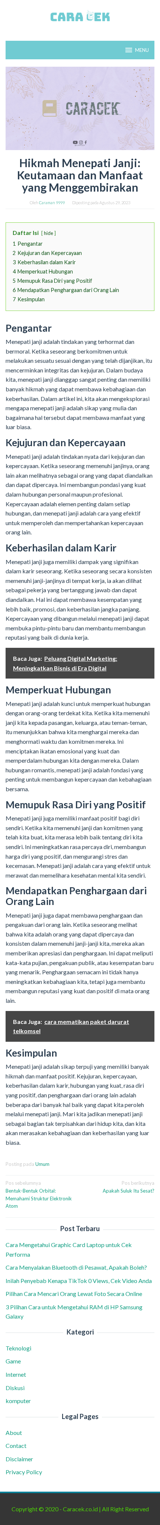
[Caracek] (80, 15)
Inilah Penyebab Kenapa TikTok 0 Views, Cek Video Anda (79, 1280)
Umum (42, 1164)
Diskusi (15, 1387)
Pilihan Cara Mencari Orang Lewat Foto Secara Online (74, 1293)
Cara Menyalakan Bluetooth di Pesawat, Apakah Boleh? (77, 1267)
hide (48, 233)
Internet (16, 1374)
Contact (16, 1445)
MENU (142, 50)
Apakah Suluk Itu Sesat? (128, 1187)
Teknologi (18, 1348)
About (14, 1432)
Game (13, 1361)
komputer (18, 1400)
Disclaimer (19, 1458)
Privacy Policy (24, 1471)
